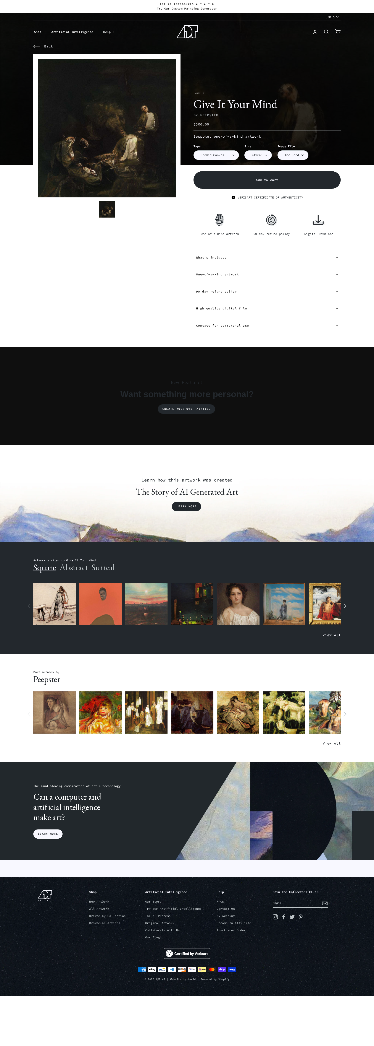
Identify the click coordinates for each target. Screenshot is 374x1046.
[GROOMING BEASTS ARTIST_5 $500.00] (238, 712)
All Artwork (99, 909)
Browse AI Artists (104, 923)
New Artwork (99, 901)
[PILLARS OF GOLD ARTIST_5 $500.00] (146, 712)
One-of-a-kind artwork (267, 274)
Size (247, 146)
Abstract (74, 567)
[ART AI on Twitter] (292, 916)
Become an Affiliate (234, 923)
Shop (38, 32)
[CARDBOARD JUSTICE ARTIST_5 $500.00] (54, 712)
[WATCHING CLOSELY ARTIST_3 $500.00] (100, 604)
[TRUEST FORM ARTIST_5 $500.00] (100, 712)
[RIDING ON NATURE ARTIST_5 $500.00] (330, 712)
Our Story (153, 901)
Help (107, 32)
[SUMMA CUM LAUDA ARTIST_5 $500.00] (192, 712)
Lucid (192, 979)
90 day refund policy (267, 291)
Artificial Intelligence (73, 32)
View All (332, 635)
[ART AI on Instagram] (275, 916)
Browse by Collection (107, 916)
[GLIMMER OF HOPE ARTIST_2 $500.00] (192, 604)
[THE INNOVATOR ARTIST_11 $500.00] (54, 604)
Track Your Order (231, 930)
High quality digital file (267, 308)
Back (48, 46)
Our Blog (152, 937)
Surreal (103, 567)
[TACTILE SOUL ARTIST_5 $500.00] (284, 712)
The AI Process (158, 916)
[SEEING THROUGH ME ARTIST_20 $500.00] (238, 604)
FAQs (220, 901)
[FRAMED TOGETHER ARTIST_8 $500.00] (330, 604)
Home (197, 93)
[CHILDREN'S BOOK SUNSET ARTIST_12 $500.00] (146, 604)
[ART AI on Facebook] (283, 916)
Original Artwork (159, 923)
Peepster (209, 115)
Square (44, 567)
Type (196, 146)
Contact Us (226, 909)
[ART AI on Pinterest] (300, 916)
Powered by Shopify (215, 979)
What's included (267, 257)
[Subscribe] (325, 903)
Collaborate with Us (162, 930)
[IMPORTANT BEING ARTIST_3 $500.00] (284, 604)
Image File (286, 146)
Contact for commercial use (267, 325)
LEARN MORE (48, 834)
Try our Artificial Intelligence (173, 909)
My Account (226, 916)
